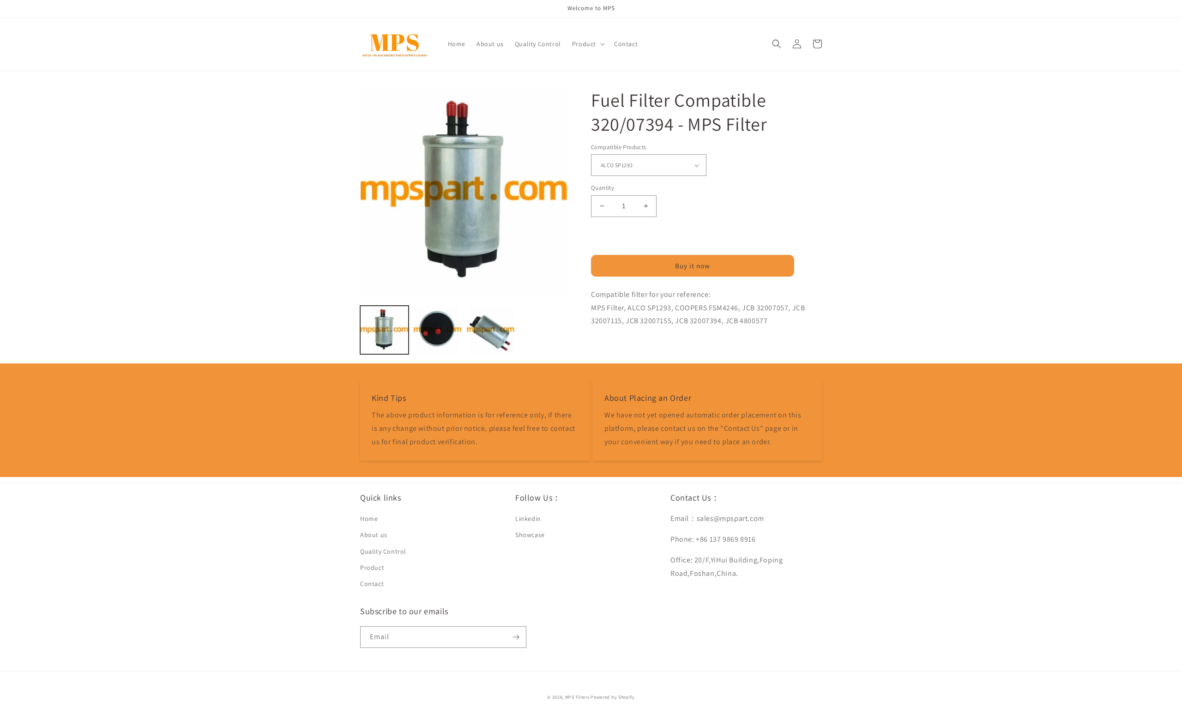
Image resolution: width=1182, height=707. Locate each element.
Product (372, 567)
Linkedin (528, 518)
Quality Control (383, 551)
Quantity (602, 188)
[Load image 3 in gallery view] (490, 330)
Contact (372, 584)
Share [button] (610, 345)
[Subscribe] (516, 637)
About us (373, 535)
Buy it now (692, 265)
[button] (588, 44)
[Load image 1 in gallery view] (384, 330)
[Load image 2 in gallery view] (437, 330)
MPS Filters (577, 697)
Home (369, 518)
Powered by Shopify (613, 697)
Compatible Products (618, 147)
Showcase (530, 535)
